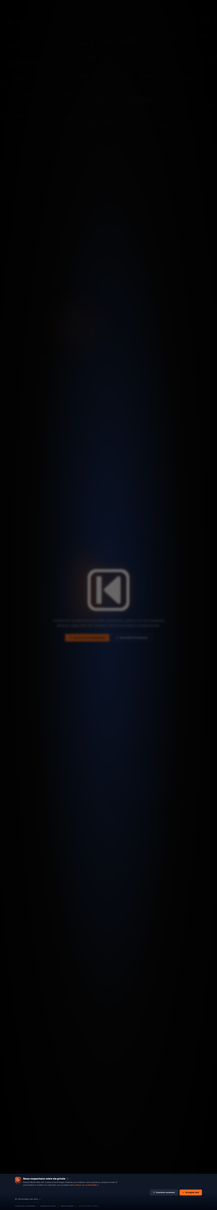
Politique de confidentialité (25, 1206)
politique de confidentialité (85, 1185)
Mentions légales (67, 1206)
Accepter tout (192, 1192)
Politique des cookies (48, 1206)
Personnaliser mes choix (28, 1199)
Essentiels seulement (165, 1192)
